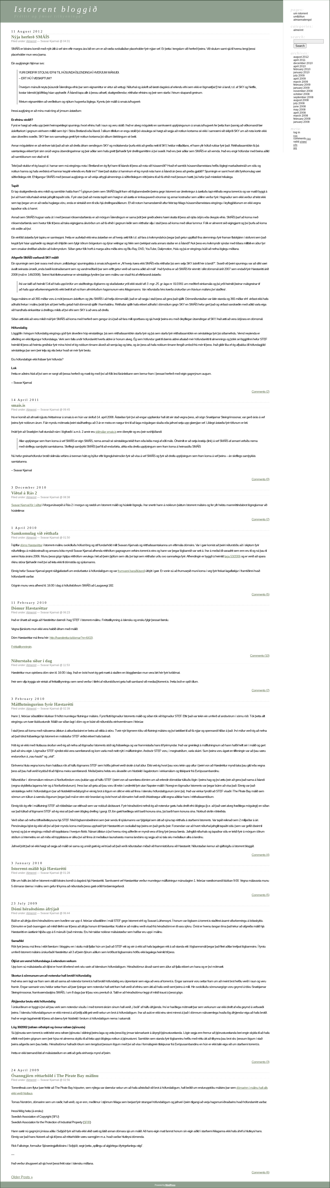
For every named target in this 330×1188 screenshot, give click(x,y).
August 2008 (301, 100)
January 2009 (301, 87)
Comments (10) (259, 655)
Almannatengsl (302, 19)
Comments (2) (260, 391)
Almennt (31, 41)
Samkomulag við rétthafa (34, 533)
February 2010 (301, 69)
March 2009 (300, 81)
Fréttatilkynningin (21, 646)
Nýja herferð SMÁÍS (30, 37)
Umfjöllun (299, 16)
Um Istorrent (300, 13)
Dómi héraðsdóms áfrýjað (35, 909)
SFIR (87, 1122)
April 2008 (299, 112)
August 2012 (301, 56)
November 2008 (303, 91)
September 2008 (303, 97)
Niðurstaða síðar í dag (31, 660)
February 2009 (301, 84)
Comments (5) (260, 594)
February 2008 (301, 118)
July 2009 (299, 75)
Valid (300, 141)
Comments (302, 138)
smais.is (18, 405)
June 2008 (299, 106)
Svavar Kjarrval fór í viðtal (26, 505)
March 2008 (300, 115)
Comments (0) (260, 479)
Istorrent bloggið (56, 9)
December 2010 (303, 63)
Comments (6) (260, 1172)
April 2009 (299, 78)
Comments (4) (260, 855)
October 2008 (301, 94)
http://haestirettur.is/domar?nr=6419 (71, 637)
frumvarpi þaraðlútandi (131, 571)
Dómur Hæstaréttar (29, 608)
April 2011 (299, 60)
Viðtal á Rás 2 (24, 493)
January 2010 (301, 72)
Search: (298, 37)
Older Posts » (22, 1177)
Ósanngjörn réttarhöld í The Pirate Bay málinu (55, 1075)
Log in (296, 132)
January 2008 (301, 121)
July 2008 (299, 103)
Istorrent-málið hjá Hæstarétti (38, 868)
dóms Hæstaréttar (31, 545)
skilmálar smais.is (105, 431)
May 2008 (299, 109)
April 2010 (299, 66)
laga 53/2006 (232, 556)
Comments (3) (260, 1062)
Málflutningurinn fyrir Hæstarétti (42, 704)
